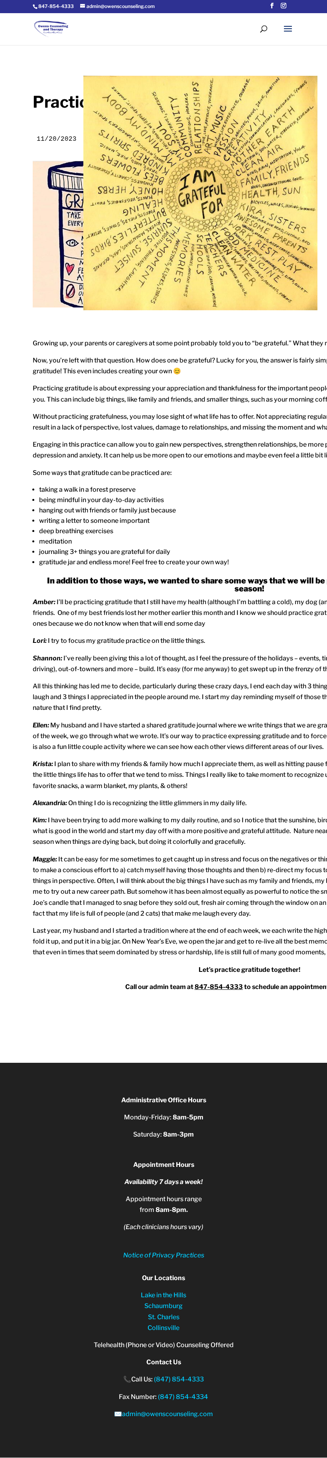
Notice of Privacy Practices (163, 1255)
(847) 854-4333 (179, 1379)
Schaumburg (163, 1306)
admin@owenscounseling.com (167, 1414)
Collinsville (163, 1328)
